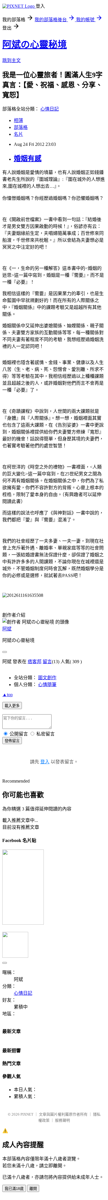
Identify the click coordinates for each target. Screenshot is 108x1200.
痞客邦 (34, 661)
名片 (18, 134)
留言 (47, 661)
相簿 (18, 120)
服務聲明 (62, 1120)
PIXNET (26, 1114)
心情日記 (49, 109)
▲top (7, 694)
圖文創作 (47, 677)
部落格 (21, 127)
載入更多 (12, 706)
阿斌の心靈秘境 (34, 44)
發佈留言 (12, 741)
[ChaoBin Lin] (23, 923)
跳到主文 (11, 60)
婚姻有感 (27, 158)
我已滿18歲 (14, 1189)
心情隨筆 (47, 684)
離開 (33, 1189)
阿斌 (7, 628)
